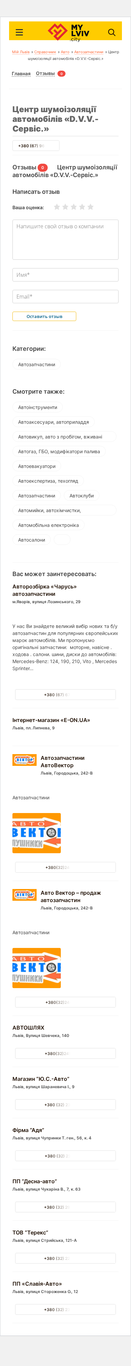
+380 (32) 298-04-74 (65, 1207)
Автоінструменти (37, 407)
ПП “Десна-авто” (34, 1181)
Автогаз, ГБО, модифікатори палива (59, 451)
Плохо (61, 207)
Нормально (69, 207)
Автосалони (31, 540)
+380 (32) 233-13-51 (65, 1104)
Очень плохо (52, 207)
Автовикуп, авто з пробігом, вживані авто (60, 438)
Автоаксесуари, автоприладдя (53, 422)
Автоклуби (82, 495)
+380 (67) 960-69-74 (39, 145)
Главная (21, 73)
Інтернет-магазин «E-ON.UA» (51, 720)
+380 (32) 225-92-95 (65, 1258)
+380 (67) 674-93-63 (65, 694)
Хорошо (78, 207)
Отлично (86, 207)
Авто (65, 52)
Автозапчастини (88, 52)
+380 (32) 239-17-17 (65, 1155)
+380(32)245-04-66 (65, 1053)
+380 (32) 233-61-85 (65, 1309)
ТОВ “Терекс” (30, 1232)
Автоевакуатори (36, 466)
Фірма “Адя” (28, 1130)
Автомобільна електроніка (48, 525)
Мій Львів (21, 52)
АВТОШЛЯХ (28, 1027)
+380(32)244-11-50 (65, 867)
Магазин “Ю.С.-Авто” (41, 1078)
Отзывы (45, 73)
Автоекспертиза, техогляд (48, 481)
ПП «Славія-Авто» (37, 1283)
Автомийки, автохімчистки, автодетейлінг (49, 511)
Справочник (45, 52)
